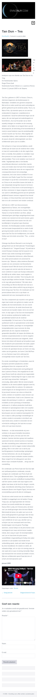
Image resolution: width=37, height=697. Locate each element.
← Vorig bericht (7, 593)
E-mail (4, 652)
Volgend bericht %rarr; (27, 593)
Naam (4, 643)
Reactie (5, 615)
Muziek (16, 588)
